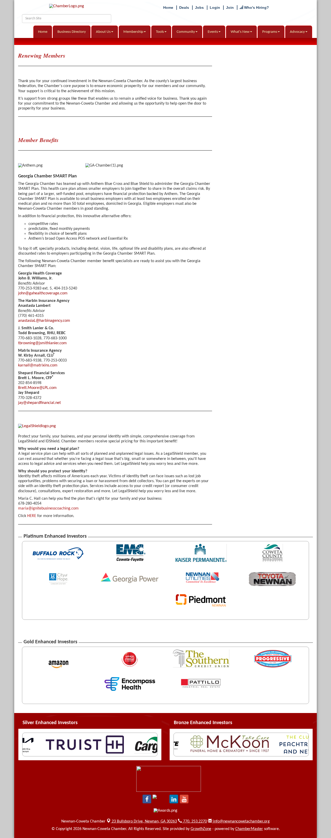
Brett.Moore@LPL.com (37, 388)
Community (186, 32)
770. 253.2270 (194, 821)
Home (42, 32)
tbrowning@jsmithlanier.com (42, 343)
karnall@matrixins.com (37, 365)
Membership (133, 32)
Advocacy (297, 32)
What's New (240, 32)
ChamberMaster (249, 829)
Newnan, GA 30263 (144, 821)
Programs (269, 32)
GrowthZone (201, 829)
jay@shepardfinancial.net (39, 403)
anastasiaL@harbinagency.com (44, 321)
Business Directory (71, 32)
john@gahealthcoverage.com (42, 293)
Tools (160, 32)
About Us (103, 32)
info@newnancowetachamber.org (241, 821)
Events (213, 32)
